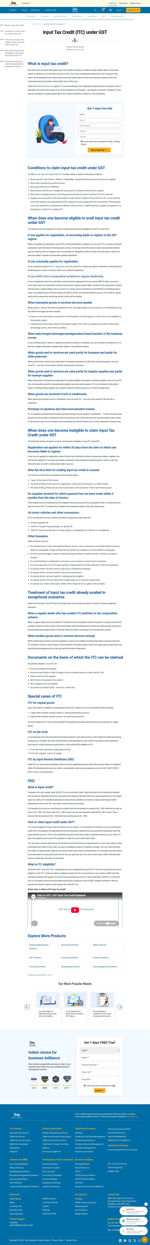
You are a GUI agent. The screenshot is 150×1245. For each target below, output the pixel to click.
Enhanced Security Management (89, 1144)
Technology (92, 16)
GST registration (58, 266)
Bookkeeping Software (70, 967)
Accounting (30, 16)
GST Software (35, 958)
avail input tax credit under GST (49, 174)
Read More (130, 1116)
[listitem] (134, 1211)
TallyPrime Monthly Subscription (56, 1136)
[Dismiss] (146, 1204)
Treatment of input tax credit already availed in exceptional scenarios (14, 63)
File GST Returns (82, 1167)
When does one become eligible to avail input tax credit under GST (14, 42)
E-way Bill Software (37, 967)
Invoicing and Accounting (119, 1129)
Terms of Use (71, 1240)
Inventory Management (85, 1148)
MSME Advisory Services (85, 1202)
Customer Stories (50, 1202)
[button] (110, 10)
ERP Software (77, 16)
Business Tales (16, 1210)
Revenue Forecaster (51, 1167)
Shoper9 (13, 1151)
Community (35, 10)
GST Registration (82, 1164)
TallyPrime (113, 3)
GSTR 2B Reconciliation (85, 1179)
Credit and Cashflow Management (90, 1136)
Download (132, 10)
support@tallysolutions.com (21, 1225)
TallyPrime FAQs (49, 1213)
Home (34, 24)
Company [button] (26, 3)
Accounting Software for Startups (123, 1149)
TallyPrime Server (17, 1136)
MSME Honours (49, 1198)
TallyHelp (13, 1222)
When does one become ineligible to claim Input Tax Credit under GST (14, 53)
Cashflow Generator (51, 1186)
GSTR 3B (78, 1182)
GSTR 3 (55, 187)
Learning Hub (16, 1206)
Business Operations (84, 1151)
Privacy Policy (57, 1240)
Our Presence (81, 1210)
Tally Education (81, 1206)
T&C (111, 141)
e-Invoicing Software (19, 1179)
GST (103, 16)
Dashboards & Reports (85, 1140)
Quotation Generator (51, 1182)
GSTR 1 (78, 1171)
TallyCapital (123, 3)
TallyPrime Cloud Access (20, 1140)
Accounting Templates (52, 1175)
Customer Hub (50, 10)
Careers (45, 1206)
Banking (78, 1133)
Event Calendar (16, 1213)
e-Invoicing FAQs (115, 1167)
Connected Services (116, 1132)
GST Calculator (48, 1171)
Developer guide (117, 16)
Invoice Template (49, 1179)
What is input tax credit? (14, 25)
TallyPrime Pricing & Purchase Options (55, 1146)
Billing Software (99, 945)
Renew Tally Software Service (55, 1133)
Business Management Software (24, 1175)
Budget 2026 (113, 1171)
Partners (79, 1198)
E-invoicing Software (69, 958)
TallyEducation (135, 3)
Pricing (24, 10)
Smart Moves (15, 1198)
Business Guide (60, 16)
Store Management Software (105, 967)
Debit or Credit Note (65, 179)
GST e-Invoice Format (117, 1163)
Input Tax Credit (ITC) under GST (54, 24)
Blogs (12, 1202)
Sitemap (46, 1210)
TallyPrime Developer (19, 1144)
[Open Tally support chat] (145, 1240)
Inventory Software (101, 958)
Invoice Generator (50, 1164)
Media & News (81, 1213)
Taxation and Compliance (119, 1140)
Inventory (44, 16)
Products (13, 10)
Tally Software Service (19, 1133)
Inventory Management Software (24, 1186)
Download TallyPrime (51, 1151)
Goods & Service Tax (44, 86)
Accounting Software (70, 945)
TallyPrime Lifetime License (54, 1140)
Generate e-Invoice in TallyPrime (89, 1186)
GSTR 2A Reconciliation (85, 1175)
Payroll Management (117, 1136)
